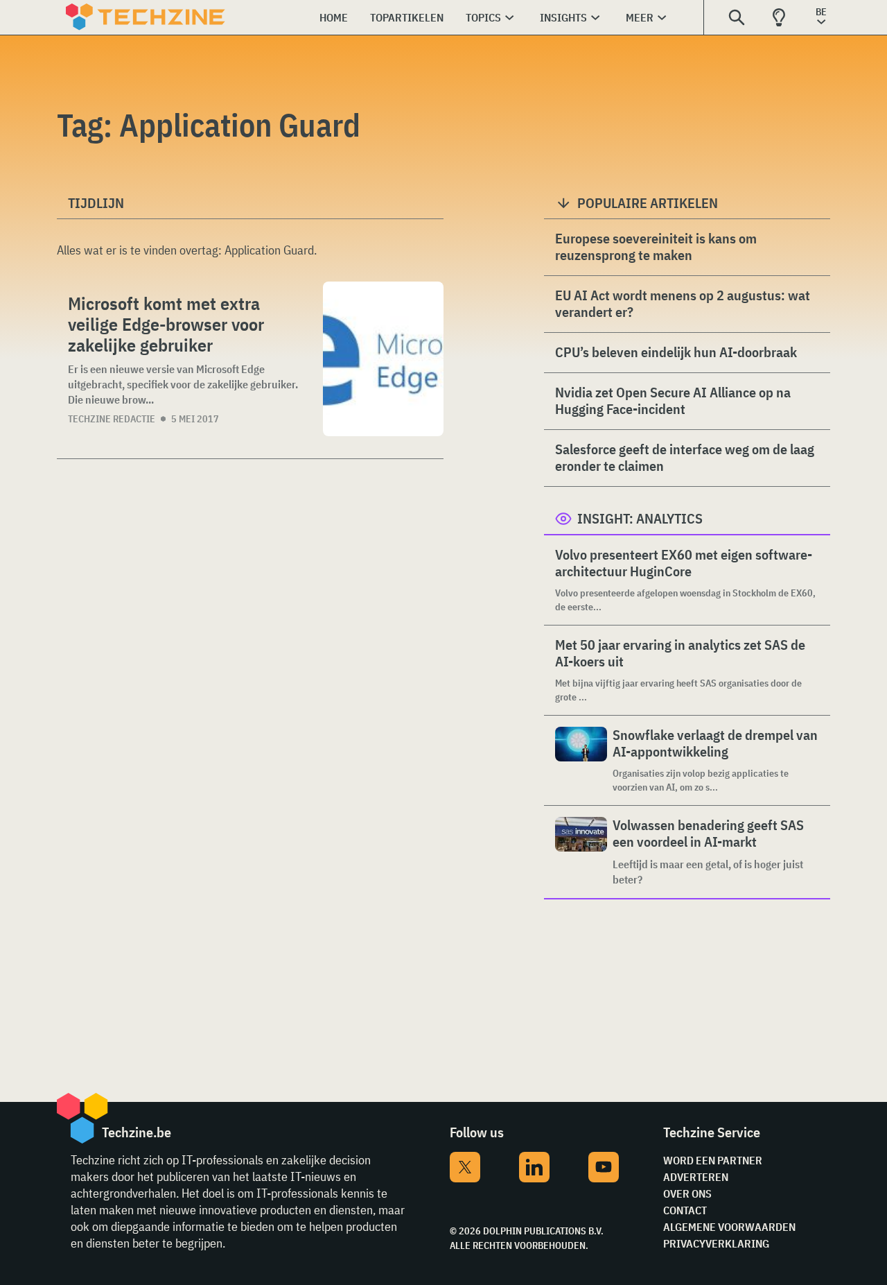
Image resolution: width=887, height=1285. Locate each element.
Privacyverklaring (716, 1243)
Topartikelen (407, 17)
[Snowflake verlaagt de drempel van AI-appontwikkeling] (581, 760)
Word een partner (712, 1160)
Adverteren (695, 1177)
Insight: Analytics (640, 518)
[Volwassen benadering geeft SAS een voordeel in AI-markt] (581, 852)
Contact (685, 1210)
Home (333, 17)
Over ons (687, 1193)
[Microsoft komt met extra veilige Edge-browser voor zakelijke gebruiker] (383, 359)
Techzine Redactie (111, 419)
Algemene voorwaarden (729, 1227)
